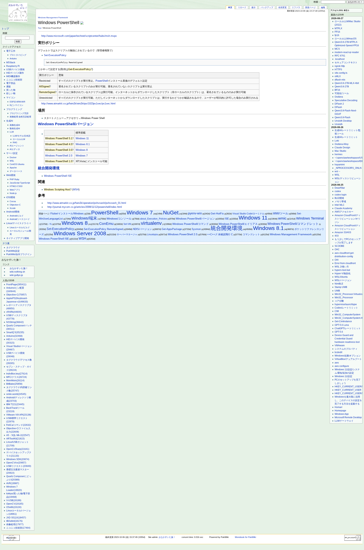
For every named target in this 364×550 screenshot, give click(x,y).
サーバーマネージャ (127, 234)
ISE (227, 218)
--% (50, 224)
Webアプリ (15, 190)
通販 (8, 86)
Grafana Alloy (341, 144)
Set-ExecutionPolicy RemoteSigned (103, 229)
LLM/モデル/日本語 (21, 136)
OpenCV (14, 503)
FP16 (337, 31)
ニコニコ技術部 (14, 79)
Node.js (13, 193)
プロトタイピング (18, 55)
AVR (23, 102)
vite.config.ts (341, 73)
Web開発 (11, 175)
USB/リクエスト (18, 466)
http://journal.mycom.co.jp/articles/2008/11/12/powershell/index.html (84, 207)
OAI (336, 260)
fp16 (337, 35)
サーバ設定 (12, 153)
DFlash (338, 107)
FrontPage (16, 284)
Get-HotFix (217, 213)
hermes (338, 154)
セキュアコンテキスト (346, 62)
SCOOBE (339, 246)
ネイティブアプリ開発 (17, 238)
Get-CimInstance (343, 321)
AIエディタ (15, 149)
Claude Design (342, 147)
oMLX (338, 76)
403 (337, 235)
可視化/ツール (342, 93)
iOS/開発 (10, 197)
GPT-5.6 (339, 331)
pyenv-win (195, 213)
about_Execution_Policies (153, 218)
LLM (12, 132)
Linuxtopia (152, 234)
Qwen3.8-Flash (342, 117)
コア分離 (339, 301)
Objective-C (15, 205)
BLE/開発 (339, 198)
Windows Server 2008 (80, 233)
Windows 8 (82, 150)
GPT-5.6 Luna (342, 325)
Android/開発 (13, 211)
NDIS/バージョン (142, 229)
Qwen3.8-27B (342, 86)
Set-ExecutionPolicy (55, 55)
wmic (282, 218)
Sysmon (196, 229)
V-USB (13, 500)
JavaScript (15, 183)
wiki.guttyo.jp (16, 275)
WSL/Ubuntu (341, 277)
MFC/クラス (16, 377)
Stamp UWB (341, 287)
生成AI (9, 121)
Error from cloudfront (345, 263)
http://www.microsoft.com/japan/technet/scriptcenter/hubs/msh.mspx (79, 36)
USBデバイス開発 (15, 69)
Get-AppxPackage (172, 229)
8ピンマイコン (16, 105)
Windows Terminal (310, 218)
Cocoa (13, 201)
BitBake (14, 384)
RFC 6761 (340, 55)
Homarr (338, 407)
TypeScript (25, 183)
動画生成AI (15, 128)
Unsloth (339, 124)
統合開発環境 (49, 168)
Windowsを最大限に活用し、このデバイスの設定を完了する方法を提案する (348, 400)
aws (337, 362)
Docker (13, 157)
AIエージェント (17, 146)
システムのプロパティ (346, 349)
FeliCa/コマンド (18, 425)
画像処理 (14, 117)
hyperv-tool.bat (342, 270)
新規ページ (310, 7)
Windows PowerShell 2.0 (58, 155)
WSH (76, 189)
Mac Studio (340, 151)
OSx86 (13, 507)
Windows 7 (82, 155)
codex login (341, 194)
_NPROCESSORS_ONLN (348, 168)
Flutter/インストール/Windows (67, 213)
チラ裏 (6, 243)
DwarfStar (340, 188)
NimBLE (339, 283)
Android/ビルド (17, 216)
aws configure (342, 366)
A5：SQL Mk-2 (18, 435)
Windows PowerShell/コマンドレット (293, 223)
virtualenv (151, 223)
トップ (5, 28)
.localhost (339, 59)
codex (338, 191)
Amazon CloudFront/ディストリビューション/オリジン (347, 218)
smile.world (16, 394)
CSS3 (19, 186)
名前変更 (282, 7)
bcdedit (338, 352)
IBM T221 (15, 404)
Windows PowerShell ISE (58, 176)
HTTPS (338, 69)
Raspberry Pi (13, 66)
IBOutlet (14, 521)
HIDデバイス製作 (15, 73)
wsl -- (337, 171)
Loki (337, 140)
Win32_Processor (344, 297)
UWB (337, 290)
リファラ (296, 7)
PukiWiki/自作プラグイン (19, 254)
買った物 (10, 90)
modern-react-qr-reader (347, 52)
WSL (12, 161)
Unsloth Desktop (343, 121)
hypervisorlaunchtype (346, 304)
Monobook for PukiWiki (245, 537)
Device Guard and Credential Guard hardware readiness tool (347, 338)
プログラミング (14, 109)
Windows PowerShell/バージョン (66, 124)
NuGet (171, 213)
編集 (323, 7)
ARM (18, 102)
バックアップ (267, 7)
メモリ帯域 (340, 201)
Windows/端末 (84, 218)
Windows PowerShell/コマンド (190, 224)
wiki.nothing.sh (17, 271)
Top (39, 28)
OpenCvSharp (17, 449)
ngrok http (340, 66)
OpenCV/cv (16, 462)
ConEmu (106, 224)
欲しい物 (10, 93)
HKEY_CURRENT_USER (348, 390)
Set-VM (127, 224)
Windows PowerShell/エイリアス (238, 224)
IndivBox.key (16, 373)
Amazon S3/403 (343, 232)
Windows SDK (17, 459)
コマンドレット (251, 234)
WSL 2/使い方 (342, 266)
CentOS (13, 164)
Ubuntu (21, 164)
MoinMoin (15, 380)
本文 (230, 7)
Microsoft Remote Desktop (348, 417)
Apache (13, 167)
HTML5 (13, 186)
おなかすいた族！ (19, 268)
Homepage (340, 410)
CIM (337, 311)
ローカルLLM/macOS (345, 38)
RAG (15, 142)
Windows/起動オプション (348, 355)
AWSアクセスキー (344, 211)
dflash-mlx (340, 79)
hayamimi (340, 164)
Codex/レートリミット (346, 307)
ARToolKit (15, 438)
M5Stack (10, 62)
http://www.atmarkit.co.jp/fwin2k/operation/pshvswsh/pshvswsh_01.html (86, 203)
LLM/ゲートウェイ (344, 421)
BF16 (337, 90)
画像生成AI (15, 125)
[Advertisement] (281, 20)
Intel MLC (339, 205)
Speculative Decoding (346, 100)
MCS (337, 49)
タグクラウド (13, 247)
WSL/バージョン (343, 280)
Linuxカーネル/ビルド (20, 227)
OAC (337, 249)
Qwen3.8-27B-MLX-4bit (347, 83)
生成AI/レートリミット (346, 137)
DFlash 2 (339, 103)
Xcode (13, 208)
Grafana (339, 96)
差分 (253, 7)
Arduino (13, 58)
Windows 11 (82, 138)
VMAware (340, 345)
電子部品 (10, 83)
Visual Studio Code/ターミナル (248, 213)
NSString (15, 322)
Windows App (342, 414)
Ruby (16, 179)
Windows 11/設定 (343, 376)
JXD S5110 (16, 517)
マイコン (10, 97)
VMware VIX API (18, 414)
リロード (242, 7)
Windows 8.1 (83, 144)
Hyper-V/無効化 (343, 273)
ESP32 (13, 102)
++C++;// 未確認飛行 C (220, 234)
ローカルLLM (19, 139)
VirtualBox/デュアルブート (348, 359)
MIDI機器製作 (13, 76)
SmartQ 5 (15, 332)
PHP (12, 179)
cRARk (14, 312)
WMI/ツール (280, 213)
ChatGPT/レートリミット (348, 328)
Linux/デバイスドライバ (18, 223)
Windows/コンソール (119, 218)
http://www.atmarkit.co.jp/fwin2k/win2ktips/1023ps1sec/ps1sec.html (78, 103)
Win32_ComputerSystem (347, 314)
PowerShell (102, 81)
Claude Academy (343, 208)
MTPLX (338, 28)
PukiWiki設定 (13, 251)
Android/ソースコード (20, 219)
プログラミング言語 (19, 113)
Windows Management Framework (53, 17)
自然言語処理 (25, 117)
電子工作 (10, 51)
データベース (16, 171)
